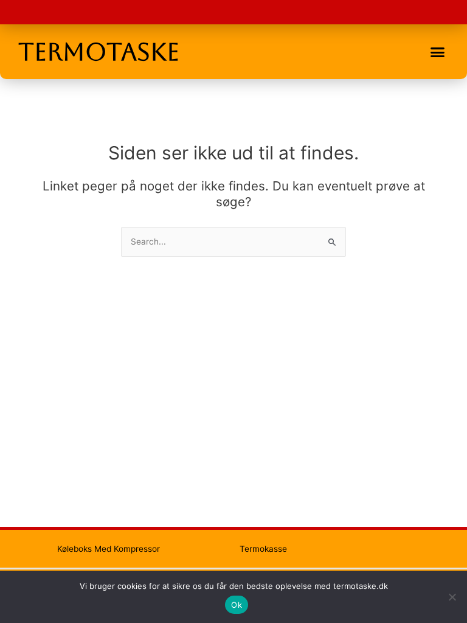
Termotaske (98, 52)
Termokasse (263, 549)
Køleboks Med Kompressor (108, 549)
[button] (437, 51)
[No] (452, 597)
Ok (236, 605)
